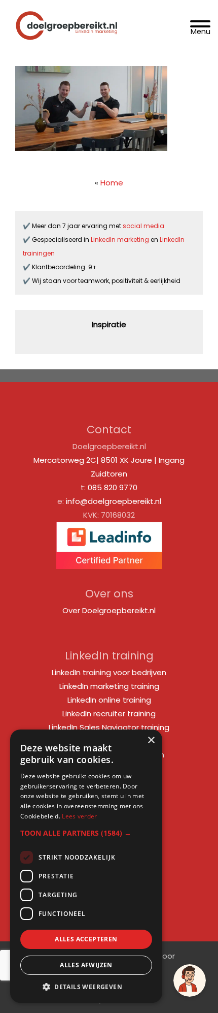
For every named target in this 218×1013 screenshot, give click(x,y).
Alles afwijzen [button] (86, 965)
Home (111, 182)
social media (144, 225)
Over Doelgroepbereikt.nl (109, 610)
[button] (86, 833)
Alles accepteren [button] (86, 939)
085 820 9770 (112, 487)
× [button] (151, 740)
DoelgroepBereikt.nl (66, 13)
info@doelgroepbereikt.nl (113, 501)
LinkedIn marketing (121, 239)
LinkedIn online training (109, 699)
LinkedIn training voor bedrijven (109, 672)
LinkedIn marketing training (109, 686)
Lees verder (79, 816)
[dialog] (86, 866)
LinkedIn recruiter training (109, 713)
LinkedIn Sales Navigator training (109, 727)
